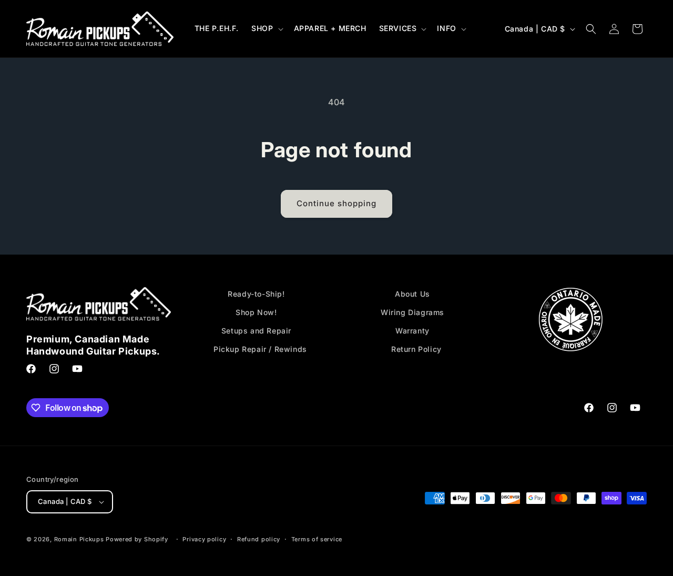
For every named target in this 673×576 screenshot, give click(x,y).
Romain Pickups (79, 539)
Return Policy (416, 349)
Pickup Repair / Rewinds (260, 349)
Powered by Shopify (137, 539)
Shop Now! (256, 312)
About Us (412, 293)
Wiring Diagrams (412, 312)
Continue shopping (336, 203)
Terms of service (316, 539)
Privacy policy (204, 539)
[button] (266, 28)
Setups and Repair (256, 330)
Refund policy (258, 539)
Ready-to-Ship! (256, 293)
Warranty (412, 330)
